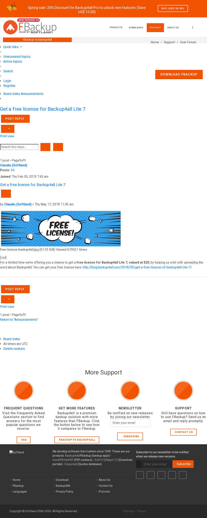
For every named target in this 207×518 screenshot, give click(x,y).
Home (16, 479)
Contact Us (184, 432)
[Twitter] (150, 475)
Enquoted (71, 464)
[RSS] (183, 475)
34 (12, 170)
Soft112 (100, 459)
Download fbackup (179, 74)
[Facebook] (140, 475)
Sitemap (128, 511)
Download (62, 479)
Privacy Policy (64, 491)
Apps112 (112, 459)
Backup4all (72, 455)
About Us (104, 479)
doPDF (69, 459)
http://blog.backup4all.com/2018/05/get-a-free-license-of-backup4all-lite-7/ (137, 267)
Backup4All (63, 485)
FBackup (18, 485)
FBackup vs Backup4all (77, 439)
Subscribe (130, 436)
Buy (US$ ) (173, 8)
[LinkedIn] (161, 475)
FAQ (24, 439)
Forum (142, 511)
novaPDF (58, 459)
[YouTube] (172, 475)
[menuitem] (17, 57)
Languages (20, 491)
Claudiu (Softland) (13, 165)
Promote (104, 491)
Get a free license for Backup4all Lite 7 (43, 109)
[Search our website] (202, 26)
